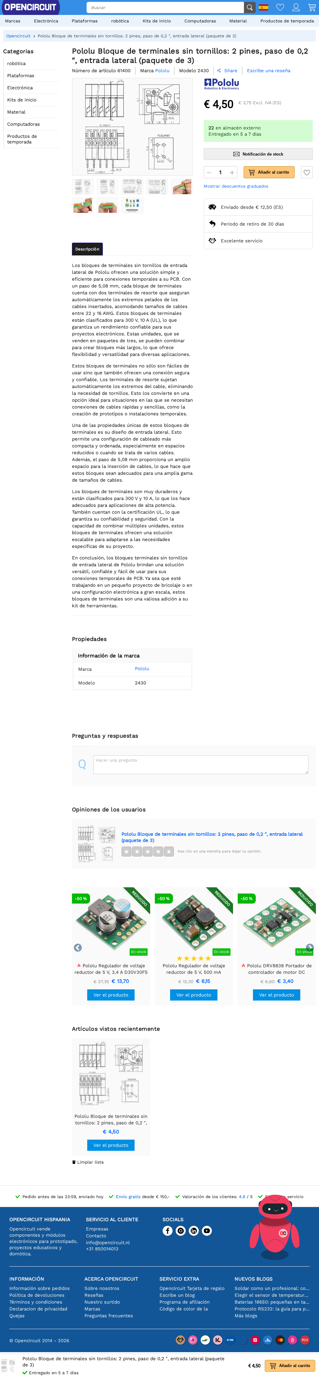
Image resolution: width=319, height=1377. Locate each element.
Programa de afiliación (185, 1302)
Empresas (97, 1229)
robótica (120, 20)
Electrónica (46, 20)
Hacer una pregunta (116, 760)
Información (26, 1279)
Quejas (17, 1316)
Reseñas (93, 1295)
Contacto (96, 1236)
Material (238, 20)
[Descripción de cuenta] (292, 7)
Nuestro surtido (102, 1302)
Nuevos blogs (254, 1279)
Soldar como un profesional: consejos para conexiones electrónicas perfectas (272, 1288)
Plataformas (85, 20)
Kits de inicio (157, 20)
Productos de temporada (287, 20)
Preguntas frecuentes (108, 1316)
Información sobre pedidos (39, 1288)
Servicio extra (179, 1279)
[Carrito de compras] (308, 7)
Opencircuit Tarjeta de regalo (192, 1288)
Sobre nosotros (101, 1288)
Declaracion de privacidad (38, 1309)
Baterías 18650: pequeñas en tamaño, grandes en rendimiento (272, 1302)
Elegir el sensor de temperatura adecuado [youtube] (272, 1295)
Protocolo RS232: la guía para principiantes (272, 1309)
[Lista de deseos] (276, 7)
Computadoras (200, 20)
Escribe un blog (177, 1295)
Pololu (142, 668)
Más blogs (246, 1316)
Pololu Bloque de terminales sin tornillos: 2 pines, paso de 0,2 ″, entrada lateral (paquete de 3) (211, 837)
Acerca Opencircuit (111, 1279)
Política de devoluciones (36, 1295)
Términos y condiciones (35, 1302)
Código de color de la (184, 1309)
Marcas (12, 20)
